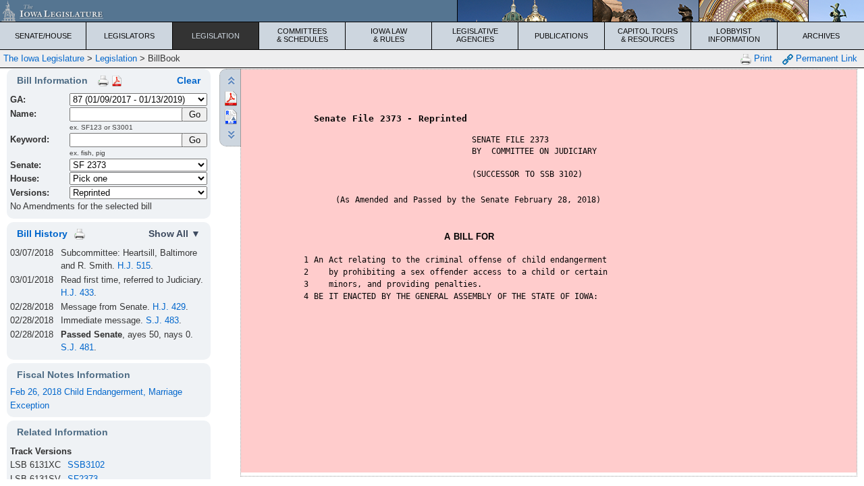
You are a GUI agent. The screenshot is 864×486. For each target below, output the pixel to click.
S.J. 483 (162, 320)
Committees (302, 35)
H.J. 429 (169, 307)
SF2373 (83, 479)
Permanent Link (825, 58)
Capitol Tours (648, 35)
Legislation (216, 36)
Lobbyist (734, 35)
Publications (561, 36)
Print (761, 58)
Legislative (475, 35)
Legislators (129, 36)
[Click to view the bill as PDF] (230, 97)
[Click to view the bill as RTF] (230, 116)
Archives (821, 36)
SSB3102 (86, 465)
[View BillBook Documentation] (116, 80)
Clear (188, 80)
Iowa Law (389, 35)
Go (194, 140)
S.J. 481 (77, 347)
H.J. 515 (134, 266)
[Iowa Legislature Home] (432, 11)
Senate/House (43, 36)
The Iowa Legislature (43, 58)
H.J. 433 (77, 293)
